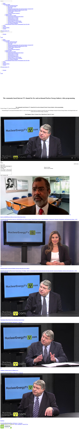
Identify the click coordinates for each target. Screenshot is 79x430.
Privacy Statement (18, 424)
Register (4, 34)
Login (1, 37)
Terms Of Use (25, 424)
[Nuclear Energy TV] (4, 30)
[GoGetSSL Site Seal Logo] (39, 426)
